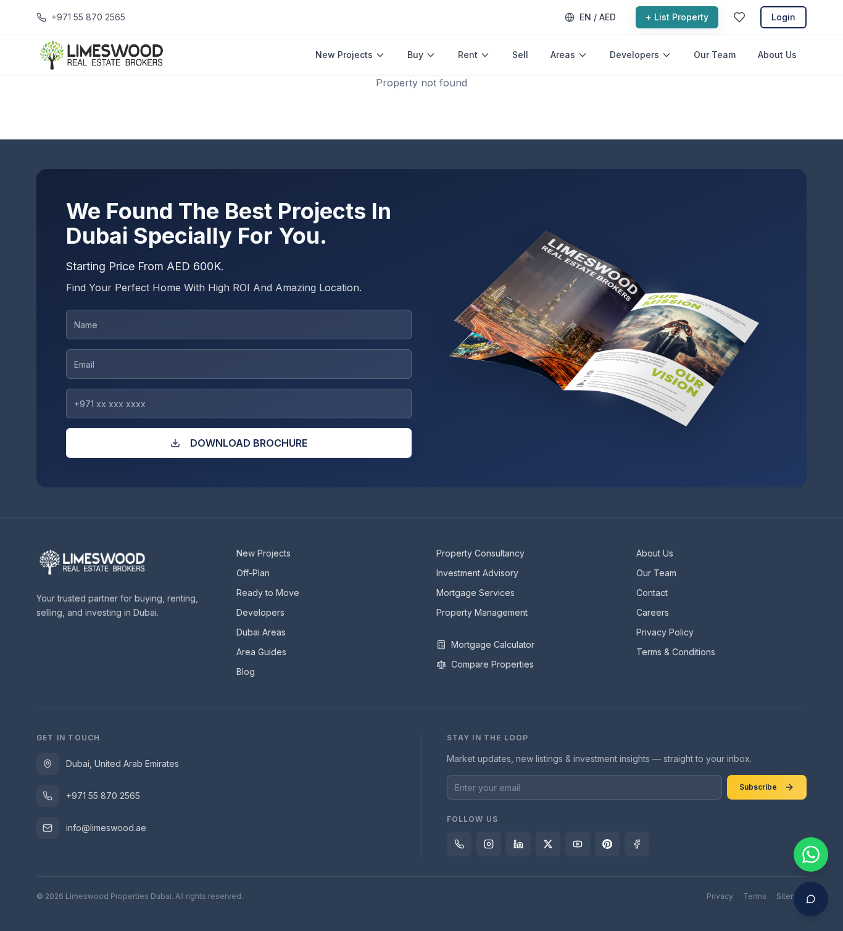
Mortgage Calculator (492, 644)
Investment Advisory (477, 573)
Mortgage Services (475, 592)
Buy (415, 54)
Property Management (482, 612)
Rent (468, 54)
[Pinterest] (607, 844)
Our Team (715, 54)
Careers (652, 612)
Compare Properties (492, 664)
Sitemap (791, 896)
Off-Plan (253, 573)
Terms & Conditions (675, 652)
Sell (520, 54)
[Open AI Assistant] (811, 899)
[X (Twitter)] (548, 844)
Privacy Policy (665, 632)
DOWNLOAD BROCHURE (248, 443)
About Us (777, 54)
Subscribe (758, 787)
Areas (562, 54)
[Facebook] (637, 844)
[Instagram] (488, 844)
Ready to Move (267, 592)
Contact (652, 592)
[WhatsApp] (459, 844)
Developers (634, 54)
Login (783, 17)
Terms (754, 896)
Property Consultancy (480, 553)
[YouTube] (577, 844)
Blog (245, 671)
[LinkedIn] (518, 844)
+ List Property (677, 17)
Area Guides (261, 652)
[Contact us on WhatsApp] (811, 854)
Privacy (720, 896)
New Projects (344, 54)
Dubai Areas (261, 632)
